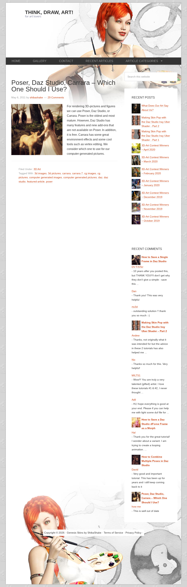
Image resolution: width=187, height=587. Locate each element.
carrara (66, 173)
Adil (134, 399)
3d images (41, 173)
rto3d (135, 306)
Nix (133, 359)
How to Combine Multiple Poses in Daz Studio (155, 461)
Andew (136, 335)
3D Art (37, 169)
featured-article (36, 181)
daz (100, 177)
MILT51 (136, 375)
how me (136, 506)
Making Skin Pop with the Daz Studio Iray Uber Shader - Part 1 (156, 135)
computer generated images (45, 177)
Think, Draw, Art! (49, 12)
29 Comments (56, 97)
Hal (134, 432)
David (135, 469)
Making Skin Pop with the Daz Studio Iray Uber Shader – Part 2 (155, 327)
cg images (90, 173)
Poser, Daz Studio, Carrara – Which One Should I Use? (63, 86)
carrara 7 (77, 173)
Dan (134, 291)
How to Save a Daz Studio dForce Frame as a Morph (155, 424)
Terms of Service (113, 532)
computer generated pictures (80, 177)
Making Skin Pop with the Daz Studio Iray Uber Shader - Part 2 (156, 122)
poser (49, 181)
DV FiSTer (137, 266)
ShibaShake (94, 532)
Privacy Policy (133, 532)
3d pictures (54, 173)
